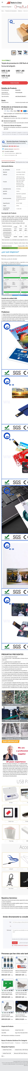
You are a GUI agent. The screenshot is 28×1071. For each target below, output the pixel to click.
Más (2, 1056)
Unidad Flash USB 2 (7, 1049)
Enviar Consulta (15, 83)
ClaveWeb (3, 1032)
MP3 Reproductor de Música (8, 1035)
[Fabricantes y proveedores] (14, 2)
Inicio (2, 11)
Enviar (14, 943)
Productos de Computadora (11, 11)
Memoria (20, 11)
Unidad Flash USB (19, 1030)
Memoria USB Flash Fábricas (20, 1053)
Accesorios (17, 1035)
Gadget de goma (5, 1030)
